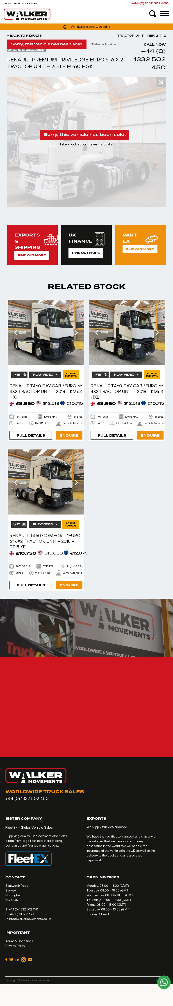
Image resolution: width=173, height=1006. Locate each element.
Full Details (31, 435)
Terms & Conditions (19, 941)
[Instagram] (23, 959)
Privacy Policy (15, 946)
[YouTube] (30, 959)
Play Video (43, 375)
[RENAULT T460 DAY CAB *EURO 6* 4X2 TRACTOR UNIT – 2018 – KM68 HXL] (127, 332)
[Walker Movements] (27, 14)
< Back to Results (24, 36)
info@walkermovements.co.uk (30, 919)
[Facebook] (6, 959)
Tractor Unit (130, 35)
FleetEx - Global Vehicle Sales (29, 827)
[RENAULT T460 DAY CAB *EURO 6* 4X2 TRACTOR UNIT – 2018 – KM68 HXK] (46, 332)
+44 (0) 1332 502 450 (150, 3)
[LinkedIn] (17, 959)
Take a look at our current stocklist (86, 144)
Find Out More (32, 255)
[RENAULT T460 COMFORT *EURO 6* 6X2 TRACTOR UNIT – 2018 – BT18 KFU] (46, 482)
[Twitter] (11, 959)
